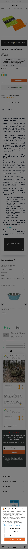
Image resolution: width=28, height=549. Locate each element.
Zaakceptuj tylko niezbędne (15, 530)
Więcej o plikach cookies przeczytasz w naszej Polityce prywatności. (13, 524)
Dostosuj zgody (14, 536)
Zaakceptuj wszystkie (15, 539)
